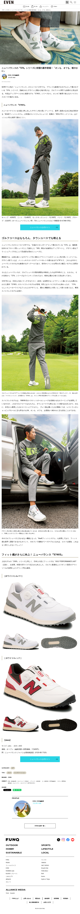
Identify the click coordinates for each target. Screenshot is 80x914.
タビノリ (8, 882)
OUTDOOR (12, 845)
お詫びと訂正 (47, 902)
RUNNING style (10, 871)
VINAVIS (43, 862)
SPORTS (45, 845)
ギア (13, 768)
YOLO (7, 893)
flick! (42, 873)
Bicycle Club (44, 868)
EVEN (7, 10)
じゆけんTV (9, 876)
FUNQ (7, 860)
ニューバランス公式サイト (40, 227)
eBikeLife (8, 879)
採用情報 (56, 898)
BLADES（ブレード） (12, 873)
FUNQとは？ (15, 898)
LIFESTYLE (47, 849)
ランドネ (43, 860)
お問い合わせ (27, 898)
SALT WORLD (45, 865)
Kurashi (12, 893)
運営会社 (37, 898)
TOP (3, 10)
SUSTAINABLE (14, 852)
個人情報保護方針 (34, 902)
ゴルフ (9, 772)
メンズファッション (19, 772)
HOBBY (10, 849)
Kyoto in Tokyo (45, 879)
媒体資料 (47, 898)
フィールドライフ (11, 865)
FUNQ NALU (44, 871)
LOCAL (45, 852)
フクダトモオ (37, 803)
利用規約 (65, 898)
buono (43, 876)
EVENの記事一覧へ (40, 826)
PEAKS (8, 862)
